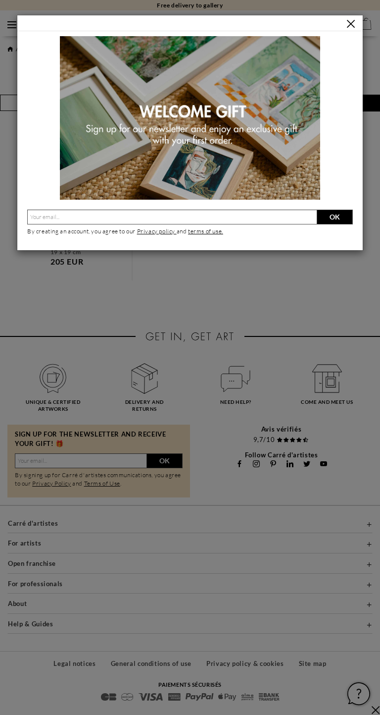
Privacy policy (157, 231)
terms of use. (205, 231)
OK (335, 217)
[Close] (350, 23)
